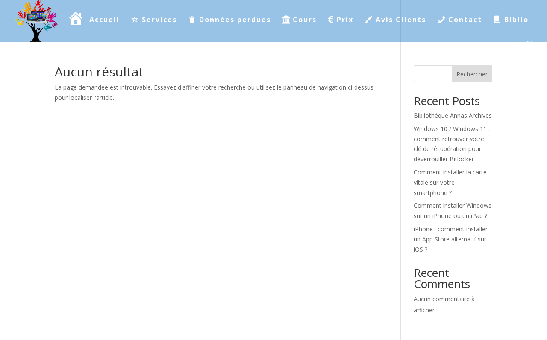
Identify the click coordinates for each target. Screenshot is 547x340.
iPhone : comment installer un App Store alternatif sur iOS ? (451, 239)
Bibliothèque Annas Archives (453, 115)
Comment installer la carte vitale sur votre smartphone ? (450, 182)
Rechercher (472, 74)
